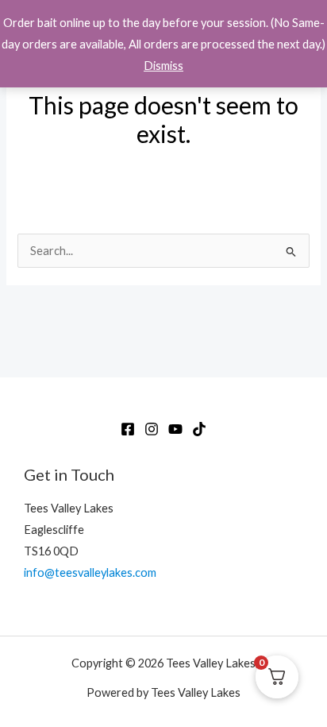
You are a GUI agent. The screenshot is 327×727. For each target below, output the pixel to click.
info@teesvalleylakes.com (90, 572)
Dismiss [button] (163, 65)
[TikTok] (199, 429)
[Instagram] (151, 429)
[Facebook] (128, 429)
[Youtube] (175, 429)
